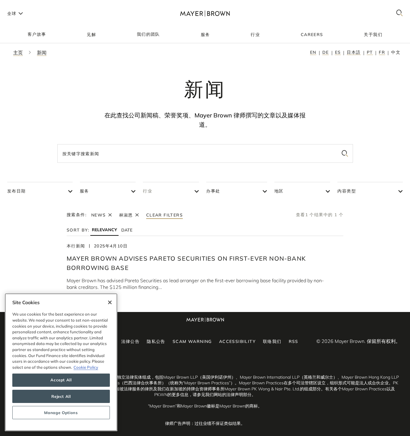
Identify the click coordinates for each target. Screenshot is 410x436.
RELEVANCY (104, 229)
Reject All (61, 396)
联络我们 (272, 341)
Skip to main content (29, 4)
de (325, 52)
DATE (126, 230)
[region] (61, 362)
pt (370, 52)
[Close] (109, 302)
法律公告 (130, 341)
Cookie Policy (86, 367)
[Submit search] (345, 153)
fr (382, 52)
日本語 (353, 52)
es (338, 52)
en (313, 52)
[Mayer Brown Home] (205, 13)
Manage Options (61, 412)
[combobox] (205, 153)
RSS (293, 341)
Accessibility (237, 341)
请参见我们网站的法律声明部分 (222, 394)
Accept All (61, 380)
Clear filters (164, 215)
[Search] (399, 13)
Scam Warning (192, 341)
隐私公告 (156, 341)
